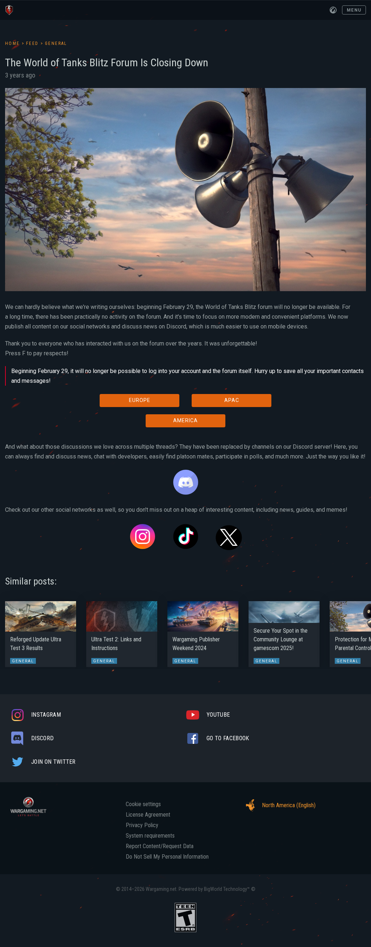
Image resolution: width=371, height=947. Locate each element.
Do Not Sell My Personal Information (167, 857)
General (56, 43)
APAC (231, 400)
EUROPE (139, 400)
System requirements (150, 836)
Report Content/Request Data (159, 846)
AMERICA (185, 420)
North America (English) (289, 805)
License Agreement (148, 815)
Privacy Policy (142, 825)
